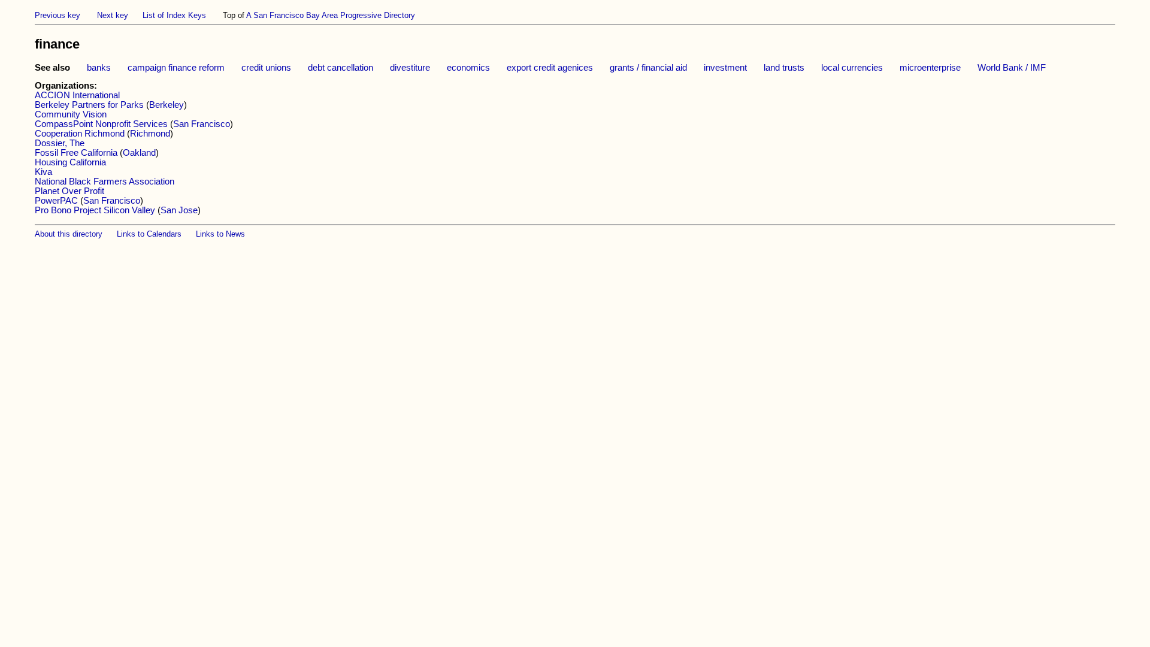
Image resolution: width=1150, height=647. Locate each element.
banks (99, 67)
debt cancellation (340, 67)
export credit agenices (550, 67)
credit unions (266, 67)
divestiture (410, 67)
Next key (112, 15)
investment (725, 67)
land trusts (784, 67)
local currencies (852, 67)
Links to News (220, 233)
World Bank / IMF (1012, 67)
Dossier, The (59, 143)
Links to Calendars (149, 233)
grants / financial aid (648, 67)
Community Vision (71, 114)
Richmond (150, 133)
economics (468, 67)
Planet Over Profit (69, 191)
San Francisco (201, 124)
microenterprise (930, 67)
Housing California (70, 162)
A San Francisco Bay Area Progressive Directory (330, 15)
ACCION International (77, 95)
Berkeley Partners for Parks (89, 105)
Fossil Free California (76, 153)
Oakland (139, 153)
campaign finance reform (176, 67)
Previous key (57, 15)
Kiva (43, 172)
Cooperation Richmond (80, 133)
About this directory (68, 233)
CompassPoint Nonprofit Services (101, 124)
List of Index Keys (174, 15)
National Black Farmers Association (104, 181)
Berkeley (166, 105)
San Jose (179, 210)
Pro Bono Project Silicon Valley (95, 210)
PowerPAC (56, 200)
